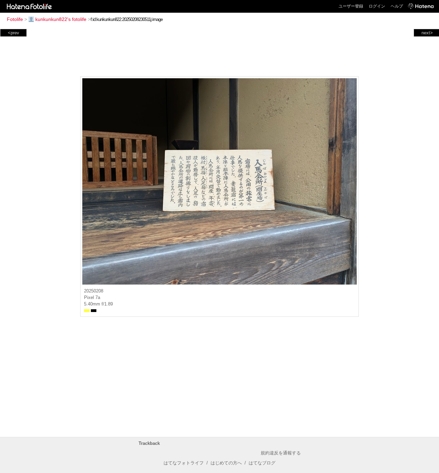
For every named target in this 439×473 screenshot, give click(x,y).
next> (427, 32)
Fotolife (15, 19)
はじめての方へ (226, 462)
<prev (13, 32)
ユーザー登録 (351, 6)
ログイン (377, 6)
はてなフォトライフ (184, 462)
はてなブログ (262, 462)
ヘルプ (397, 6)
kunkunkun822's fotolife (60, 19)
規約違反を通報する (281, 452)
